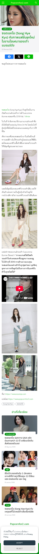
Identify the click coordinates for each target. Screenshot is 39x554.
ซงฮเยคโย (5, 110)
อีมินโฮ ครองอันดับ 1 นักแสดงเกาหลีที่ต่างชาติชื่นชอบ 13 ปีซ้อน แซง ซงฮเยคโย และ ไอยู (19, 476)
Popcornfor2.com (19, 2)
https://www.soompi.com (15, 394)
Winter (27, 116)
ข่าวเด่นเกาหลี (10, 434)
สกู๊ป (7, 470)
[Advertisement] (19, 86)
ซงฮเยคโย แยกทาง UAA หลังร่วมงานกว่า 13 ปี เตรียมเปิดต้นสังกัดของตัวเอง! (19, 440)
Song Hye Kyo (8, 404)
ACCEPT (19, 543)
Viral (7, 505)
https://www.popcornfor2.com (20, 399)
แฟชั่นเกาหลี (7, 29)
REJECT (19, 548)
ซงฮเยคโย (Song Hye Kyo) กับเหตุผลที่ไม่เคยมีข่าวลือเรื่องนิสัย (19, 510)
